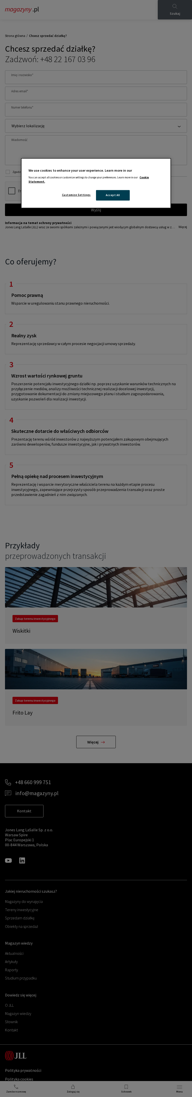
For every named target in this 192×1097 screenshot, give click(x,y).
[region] (96, 183)
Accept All (113, 195)
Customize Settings (76, 195)
